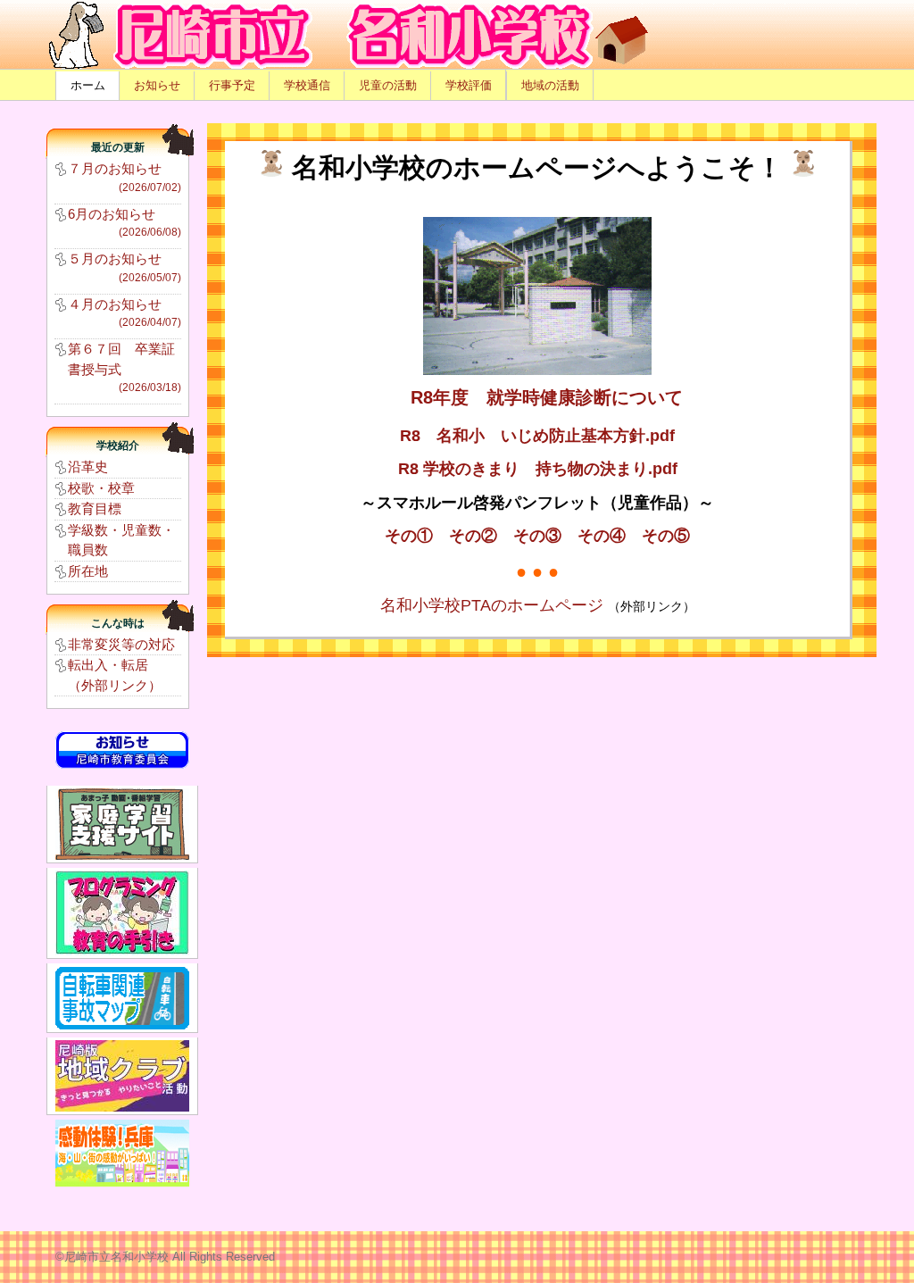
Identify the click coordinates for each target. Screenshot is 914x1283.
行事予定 (232, 85)
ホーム (88, 85)
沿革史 (88, 466)
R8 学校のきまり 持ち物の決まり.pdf (537, 469)
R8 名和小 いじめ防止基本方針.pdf (537, 436)
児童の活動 (388, 85)
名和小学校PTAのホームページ (494, 605)
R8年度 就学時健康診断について (547, 397)
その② (473, 536)
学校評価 (468, 85)
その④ (601, 536)
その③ (537, 536)
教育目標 (94, 508)
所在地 (88, 571)
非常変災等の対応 (121, 644)
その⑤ (666, 536)
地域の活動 (550, 85)
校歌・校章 (101, 488)
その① (409, 536)
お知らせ (157, 85)
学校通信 (307, 85)
